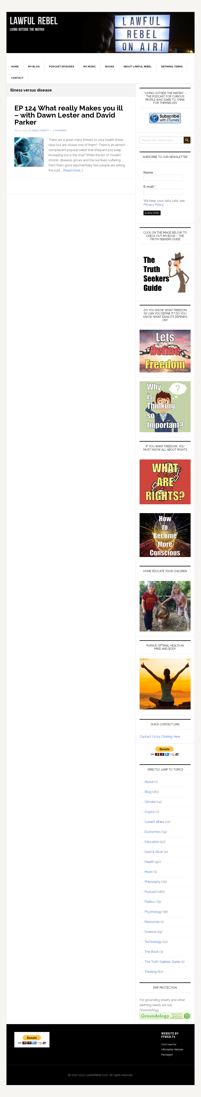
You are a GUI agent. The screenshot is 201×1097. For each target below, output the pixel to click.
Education (151, 842)
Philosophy (152, 882)
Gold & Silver (153, 852)
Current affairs (154, 822)
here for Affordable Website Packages (172, 1049)
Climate (150, 802)
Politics (149, 902)
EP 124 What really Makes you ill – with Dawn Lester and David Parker (68, 115)
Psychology (153, 912)
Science (150, 932)
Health (149, 862)
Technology (153, 942)
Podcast (150, 892)
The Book (151, 952)
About (148, 782)
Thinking (150, 972)
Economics (152, 832)
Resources (152, 922)
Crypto (149, 812)
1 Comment (60, 130)
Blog (147, 792)
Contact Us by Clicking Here (160, 736)
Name (148, 172)
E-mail (149, 186)
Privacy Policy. (153, 205)
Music (148, 872)
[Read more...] (73, 170)
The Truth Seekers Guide (162, 962)
